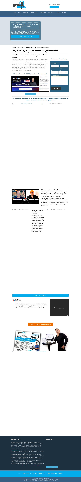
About (19, 12)
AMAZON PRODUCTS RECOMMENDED (43, 15)
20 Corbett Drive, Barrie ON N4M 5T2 (54, 479)
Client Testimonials (51, 473)
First (52, 68)
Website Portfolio (34, 12)
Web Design (25, 12)
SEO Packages (43, 12)
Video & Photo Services (28, 15)
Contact (65, 15)
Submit (56, 88)
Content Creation (57, 15)
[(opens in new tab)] (25, 144)
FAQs (19, 473)
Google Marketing (17, 15)
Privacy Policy (26, 473)
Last (61, 68)
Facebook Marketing (61, 12)
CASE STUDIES (51, 12)
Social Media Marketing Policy (38, 473)
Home (15, 12)
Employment (60, 473)
